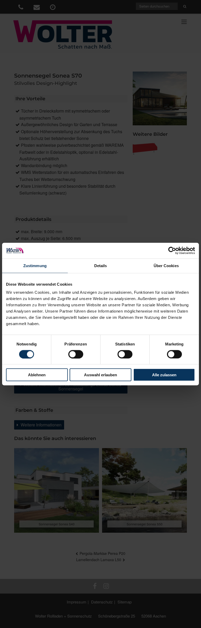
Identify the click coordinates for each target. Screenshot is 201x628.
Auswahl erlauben (100, 375)
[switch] (75, 354)
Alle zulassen (164, 375)
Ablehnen (37, 375)
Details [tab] (100, 265)
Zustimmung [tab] (35, 265)
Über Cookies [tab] (166, 265)
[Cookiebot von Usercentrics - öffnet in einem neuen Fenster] (172, 250)
